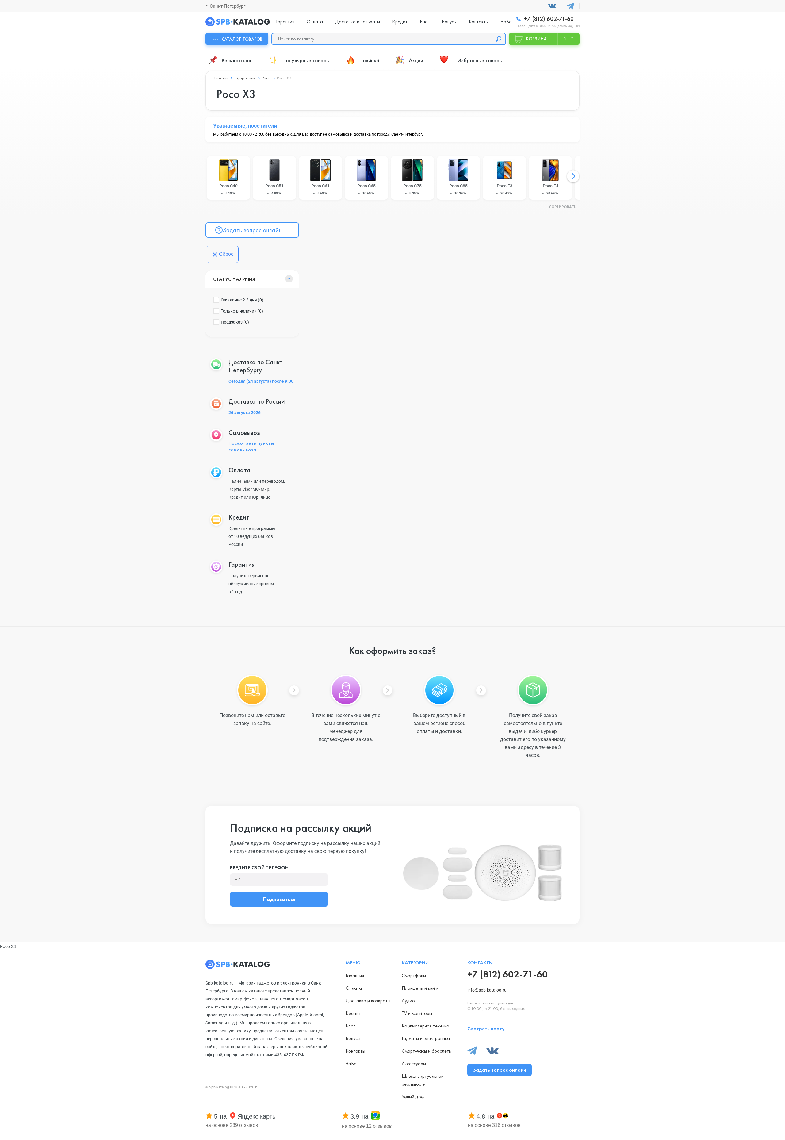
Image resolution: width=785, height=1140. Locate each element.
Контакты (478, 21)
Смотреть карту (486, 1028)
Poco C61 (320, 189)
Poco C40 (228, 189)
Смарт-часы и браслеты (427, 1051)
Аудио (408, 1000)
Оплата (315, 21)
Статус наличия (234, 279)
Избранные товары (480, 60)
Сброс (226, 254)
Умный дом (413, 1096)
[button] (573, 176)
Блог (424, 21)
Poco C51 (274, 189)
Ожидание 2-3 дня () (242, 299)
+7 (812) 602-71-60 (548, 18)
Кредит (400, 21)
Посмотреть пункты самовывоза (251, 446)
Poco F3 (504, 189)
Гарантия (285, 21)
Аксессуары (414, 1063)
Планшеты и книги (420, 988)
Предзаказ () (235, 322)
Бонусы (449, 21)
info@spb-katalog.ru (487, 990)
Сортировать (562, 207)
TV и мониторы (417, 1013)
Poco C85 (458, 189)
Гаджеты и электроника (426, 1038)
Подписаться (279, 899)
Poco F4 (550, 189)
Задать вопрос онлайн (252, 230)
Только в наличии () (242, 311)
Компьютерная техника (425, 1026)
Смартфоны (414, 975)
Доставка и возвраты (357, 21)
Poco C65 (366, 189)
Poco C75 (412, 189)
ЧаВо (506, 21)
